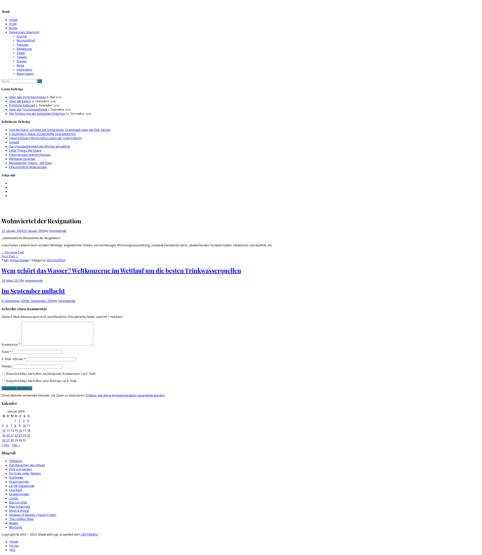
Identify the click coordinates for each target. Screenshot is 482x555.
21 (12, 435)
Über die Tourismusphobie (28, 109)
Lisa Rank (16, 490)
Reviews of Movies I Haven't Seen (32, 515)
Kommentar (11, 344)
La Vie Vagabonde (21, 486)
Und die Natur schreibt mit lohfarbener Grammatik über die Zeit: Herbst (60, 130)
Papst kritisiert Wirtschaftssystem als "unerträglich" (45, 138)
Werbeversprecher (22, 159)
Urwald (14, 142)
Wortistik (15, 527)
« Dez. (6, 445)
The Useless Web (21, 519)
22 (16, 435)
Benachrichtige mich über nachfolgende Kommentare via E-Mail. (51, 374)
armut (14, 260)
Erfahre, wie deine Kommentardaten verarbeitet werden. (125, 395)
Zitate (21, 53)
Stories (22, 61)
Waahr (13, 523)
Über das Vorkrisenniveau (27, 97)
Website (7, 366)
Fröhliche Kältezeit (22, 105)
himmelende (57, 231)
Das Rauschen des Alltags (27, 465)
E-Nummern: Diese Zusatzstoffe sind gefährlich (42, 134)
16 (20, 431)
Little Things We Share (25, 151)
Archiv (13, 28)
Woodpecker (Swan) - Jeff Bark (30, 163)
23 (20, 435)
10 (24, 426)
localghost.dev (19, 494)
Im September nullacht (33, 291)
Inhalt (13, 20)
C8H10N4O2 (89, 534)
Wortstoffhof (26, 40)
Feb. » (16, 445)
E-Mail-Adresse (13, 359)
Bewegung (24, 49)
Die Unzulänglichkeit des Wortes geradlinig (39, 146)
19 (3, 435)
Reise (20, 65)
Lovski (13, 498)
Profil (13, 24)
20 (8, 435)
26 (3, 440)
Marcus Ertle (18, 502)
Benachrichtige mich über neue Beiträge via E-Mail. (41, 381)
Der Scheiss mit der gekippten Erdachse (37, 114)
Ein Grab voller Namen (25, 473)
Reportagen (25, 74)
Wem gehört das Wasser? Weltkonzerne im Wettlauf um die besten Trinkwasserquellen (121, 270)
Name (7, 352)
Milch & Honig (19, 511)
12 (3, 431)
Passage (22, 45)
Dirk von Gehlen (20, 469)
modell (24, 260)
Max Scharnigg (19, 506)
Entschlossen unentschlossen (30, 155)
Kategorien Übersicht (24, 32)
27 (8, 440)
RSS (12, 550)
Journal (22, 36)
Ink (55, 534)
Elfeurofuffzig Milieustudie (28, 167)
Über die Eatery (20, 101)
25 (28, 435)
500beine (15, 461)
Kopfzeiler (16, 477)
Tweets (22, 57)
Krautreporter (19, 482)
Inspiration (24, 69)
